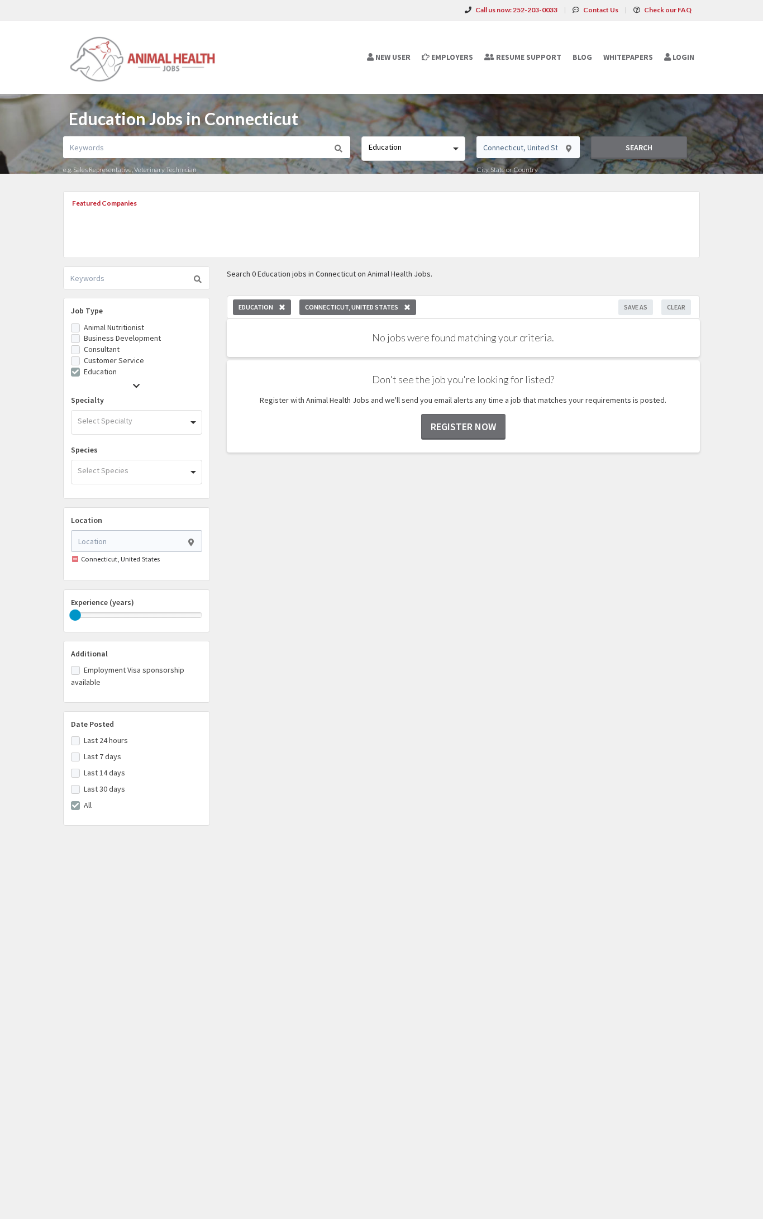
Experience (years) (102, 602)
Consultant (102, 349)
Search (639, 147)
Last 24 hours (106, 740)
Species (84, 450)
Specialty (87, 400)
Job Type (87, 311)
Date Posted (92, 724)
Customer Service (114, 360)
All (88, 805)
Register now (463, 426)
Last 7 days (102, 756)
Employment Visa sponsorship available (127, 676)
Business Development (122, 338)
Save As (635, 307)
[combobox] (413, 148)
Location (86, 520)
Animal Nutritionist (114, 327)
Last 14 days (104, 773)
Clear (676, 307)
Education (100, 371)
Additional (89, 654)
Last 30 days (104, 789)
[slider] (75, 615)
